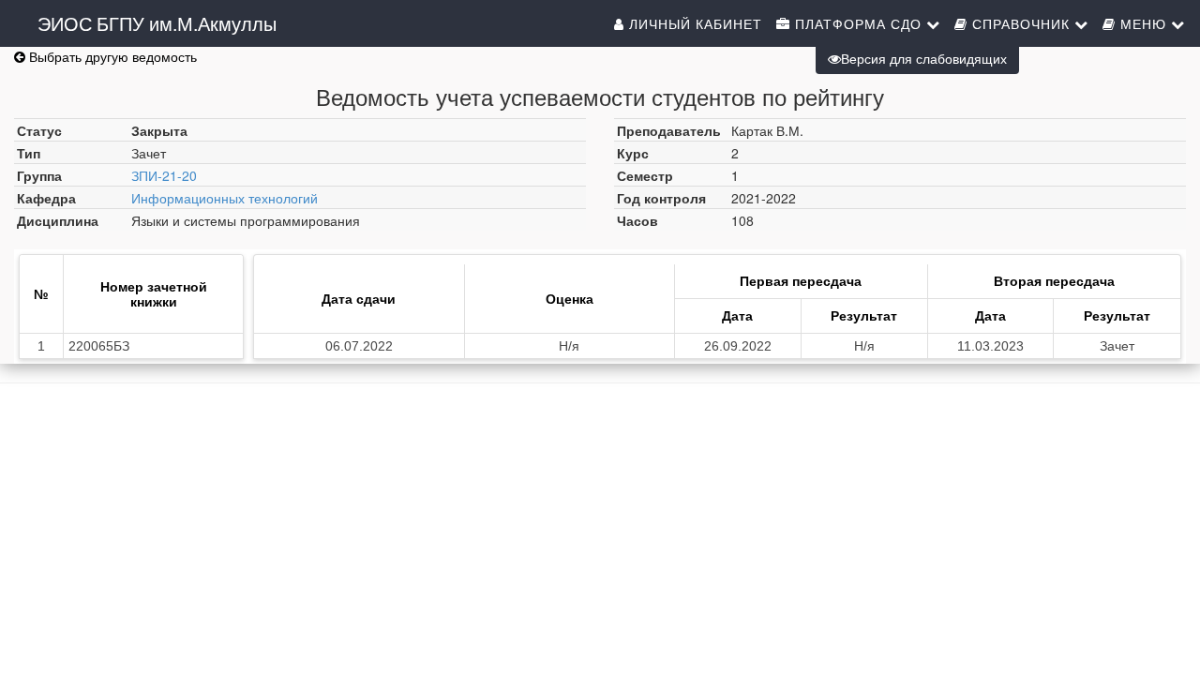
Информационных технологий (224, 197)
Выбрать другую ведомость (111, 56)
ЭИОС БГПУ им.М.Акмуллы (157, 23)
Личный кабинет (693, 23)
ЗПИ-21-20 (164, 175)
